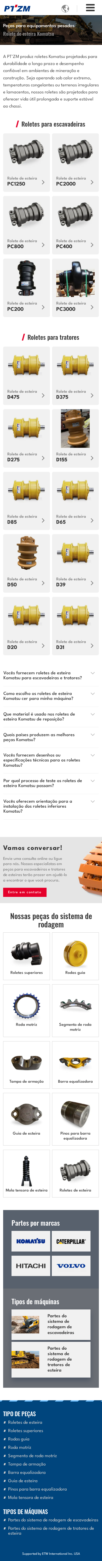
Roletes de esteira (75, 1191)
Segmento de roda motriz (75, 1027)
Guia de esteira (26, 1134)
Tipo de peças (19, 1413)
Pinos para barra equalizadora (75, 1136)
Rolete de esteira (22, 182)
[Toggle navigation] (90, 8)
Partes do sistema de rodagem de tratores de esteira (60, 1359)
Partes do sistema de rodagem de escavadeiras (61, 1324)
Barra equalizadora (75, 1082)
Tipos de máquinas (25, 1511)
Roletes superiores (26, 973)
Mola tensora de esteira (27, 1191)
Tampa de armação (26, 1082)
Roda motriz (26, 1025)
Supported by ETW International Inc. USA (51, 1554)
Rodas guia (75, 973)
